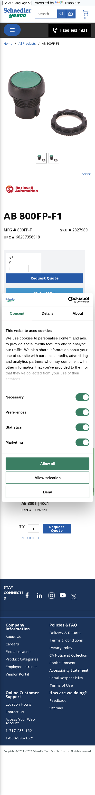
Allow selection (48, 478)
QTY (11, 259)
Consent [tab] (17, 313)
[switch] (82, 412)
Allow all (47, 463)
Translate (72, 2)
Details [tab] (48, 313)
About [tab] (78, 313)
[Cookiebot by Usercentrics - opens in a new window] (68, 300)
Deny (47, 492)
